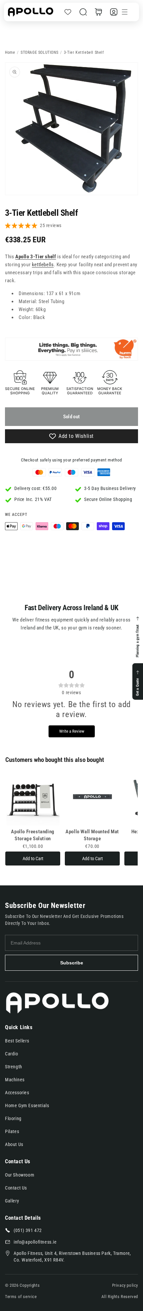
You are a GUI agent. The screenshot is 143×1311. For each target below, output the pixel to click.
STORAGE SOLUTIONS (39, 52)
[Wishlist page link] (68, 12)
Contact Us (16, 1187)
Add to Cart (33, 858)
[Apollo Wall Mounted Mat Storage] (92, 799)
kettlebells (43, 265)
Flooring (13, 1118)
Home (10, 52)
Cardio (11, 1053)
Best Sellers (17, 1040)
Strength (13, 1066)
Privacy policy (125, 1285)
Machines (15, 1079)
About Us (14, 1144)
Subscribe (71, 962)
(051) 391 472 (28, 1230)
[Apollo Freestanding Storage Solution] (33, 799)
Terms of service (21, 1296)
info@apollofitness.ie (35, 1242)
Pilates (12, 1131)
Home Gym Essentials (27, 1105)
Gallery (12, 1200)
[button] (83, 12)
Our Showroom (19, 1175)
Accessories (17, 1092)
